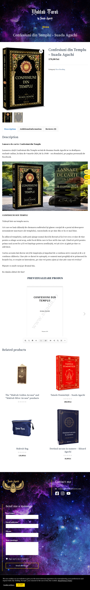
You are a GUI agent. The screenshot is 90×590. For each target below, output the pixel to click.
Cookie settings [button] (8, 585)
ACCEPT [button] (20, 585)
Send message (22, 565)
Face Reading (60, 69)
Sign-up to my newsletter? (19, 559)
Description (10, 129)
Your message (12, 540)
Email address (12, 522)
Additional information (30, 129)
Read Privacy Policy (65, 581)
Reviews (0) (51, 129)
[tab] (10, 129)
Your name (11, 513)
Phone (9, 531)
